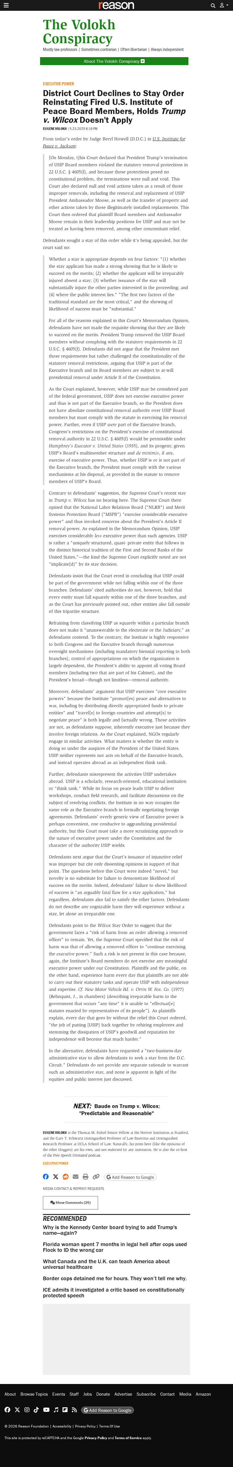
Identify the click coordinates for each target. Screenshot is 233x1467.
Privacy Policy (85, 1426)
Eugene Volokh (55, 128)
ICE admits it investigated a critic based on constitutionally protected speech (113, 1292)
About (10, 1394)
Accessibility (62, 1426)
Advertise (123, 1394)
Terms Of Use (109, 1426)
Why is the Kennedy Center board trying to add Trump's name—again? (110, 1229)
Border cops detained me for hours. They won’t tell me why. (115, 1278)
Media (185, 1394)
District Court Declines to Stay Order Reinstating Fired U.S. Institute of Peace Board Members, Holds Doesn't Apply (114, 106)
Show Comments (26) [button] (73, 1202)
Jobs (87, 1394)
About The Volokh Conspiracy (112, 61)
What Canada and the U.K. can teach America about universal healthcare (106, 1264)
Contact (167, 1394)
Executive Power (58, 83)
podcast (76, 1155)
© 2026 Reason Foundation (27, 1426)
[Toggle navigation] (6, 5)
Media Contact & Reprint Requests (73, 1188)
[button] (224, 5)
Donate (103, 1394)
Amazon (203, 1394)
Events (58, 1394)
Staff (74, 1394)
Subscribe (146, 1394)
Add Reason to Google (132, 1177)
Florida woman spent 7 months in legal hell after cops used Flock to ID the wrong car (115, 1246)
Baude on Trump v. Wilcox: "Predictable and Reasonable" (116, 1109)
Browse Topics (34, 1394)
